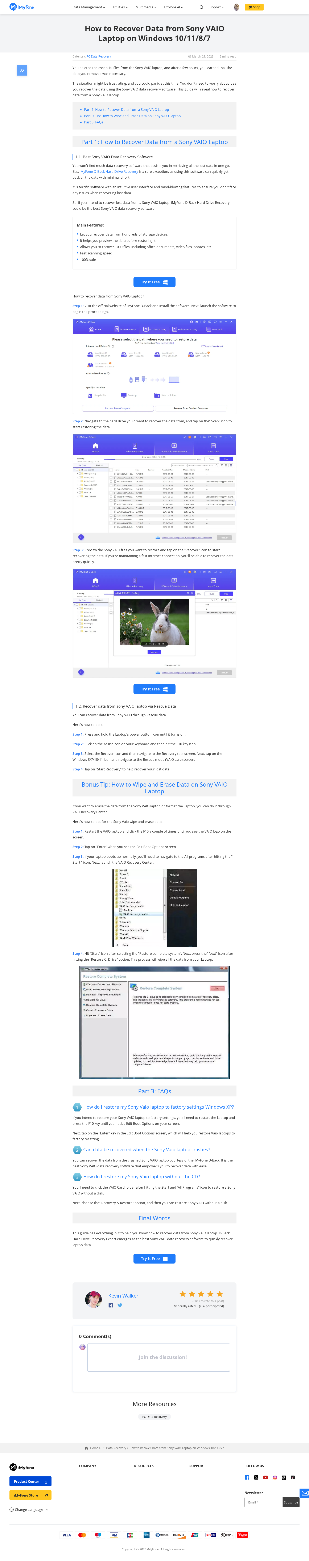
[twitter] (256, 1477)
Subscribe (291, 1502)
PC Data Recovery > (115, 1448)
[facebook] (247, 1477)
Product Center (26, 1481)
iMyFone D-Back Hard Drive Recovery (109, 171)
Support (214, 7)
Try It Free (151, 281)
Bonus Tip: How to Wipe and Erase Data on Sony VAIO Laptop (132, 116)
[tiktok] (292, 1477)
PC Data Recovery (99, 56)
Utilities (119, 7)
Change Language (29, 1509)
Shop (256, 7)
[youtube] (265, 1477)
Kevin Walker (123, 1295)
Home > (96, 1448)
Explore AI (172, 7)
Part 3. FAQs (93, 122)
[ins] (274, 1477)
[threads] (284, 1477)
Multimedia (144, 7)
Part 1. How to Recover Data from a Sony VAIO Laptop (126, 109)
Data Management (87, 7)
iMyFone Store (26, 1495)
